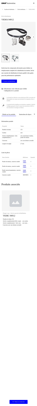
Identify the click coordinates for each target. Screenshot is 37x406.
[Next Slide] (33, 37)
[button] (16, 209)
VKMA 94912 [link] (32, 9)
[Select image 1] (5, 58)
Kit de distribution (21, 9)
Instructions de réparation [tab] (26, 114)
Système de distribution (9, 9)
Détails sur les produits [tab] (8, 114)
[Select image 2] (15, 58)
